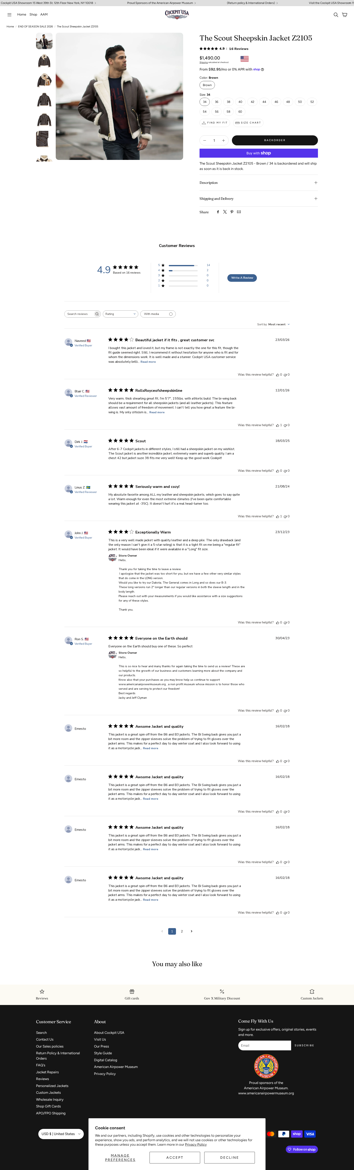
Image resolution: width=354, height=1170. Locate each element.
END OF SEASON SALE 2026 (35, 26)
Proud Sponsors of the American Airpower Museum (160, 3)
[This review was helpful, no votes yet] (277, 374)
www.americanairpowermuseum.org (266, 1093)
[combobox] (120, 314)
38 (228, 102)
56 (216, 111)
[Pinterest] (232, 212)
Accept (175, 1157)
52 (312, 102)
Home (10, 26)
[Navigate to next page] (192, 931)
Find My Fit (217, 122)
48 (288, 102)
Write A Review (242, 278)
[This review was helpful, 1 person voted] (277, 425)
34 (204, 102)
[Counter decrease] (204, 140)
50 (300, 102)
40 (240, 102)
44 (264, 102)
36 (216, 102)
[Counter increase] (223, 140)
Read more (148, 362)
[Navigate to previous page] (162, 931)
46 (276, 102)
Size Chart (251, 122)
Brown (207, 85)
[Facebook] (218, 212)
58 (228, 111)
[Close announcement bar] (350, 3)
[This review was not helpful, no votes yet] (285, 374)
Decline (229, 1157)
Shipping (204, 62)
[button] (9, 14)
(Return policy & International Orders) (251, 3)
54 (204, 111)
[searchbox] (79, 314)
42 (252, 102)
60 (240, 111)
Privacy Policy (196, 1144)
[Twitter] (225, 212)
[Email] (239, 212)
